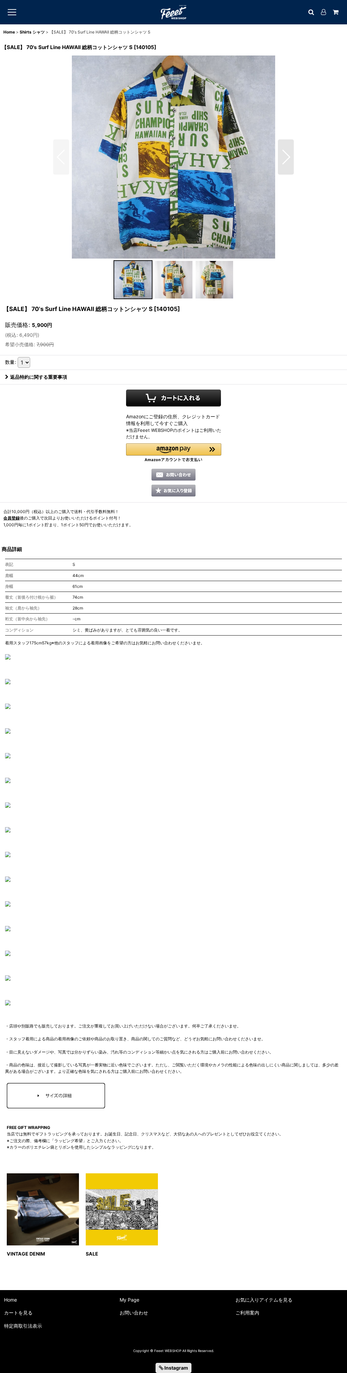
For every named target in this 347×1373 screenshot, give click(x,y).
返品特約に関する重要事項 (38, 377)
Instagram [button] (175, 1368)
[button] (61, 157)
